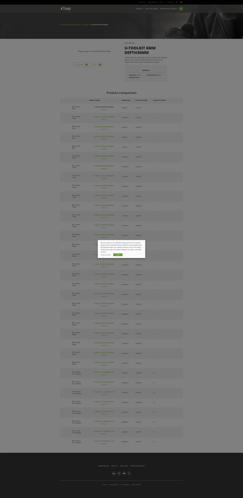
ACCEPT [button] (118, 255)
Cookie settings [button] (105, 255)
